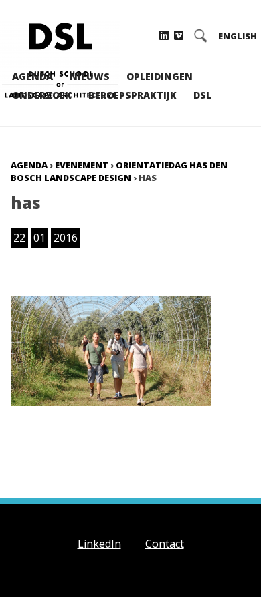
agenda (29, 165)
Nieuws (90, 76)
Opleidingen (159, 76)
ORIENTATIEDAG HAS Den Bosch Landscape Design (119, 171)
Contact (164, 543)
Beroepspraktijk (132, 95)
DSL (202, 95)
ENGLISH (237, 36)
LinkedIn (99, 543)
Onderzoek (42, 95)
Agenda (32, 76)
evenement (81, 165)
